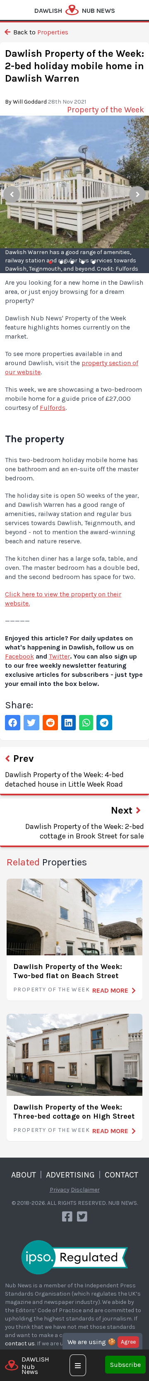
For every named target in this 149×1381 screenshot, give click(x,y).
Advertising (70, 1175)
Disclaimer (85, 1189)
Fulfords (52, 408)
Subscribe (125, 1365)
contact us (20, 1343)
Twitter (59, 656)
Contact (121, 1175)
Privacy (60, 1189)
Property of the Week (51, 989)
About (23, 1175)
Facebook (19, 656)
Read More (110, 990)
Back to (40, 32)
